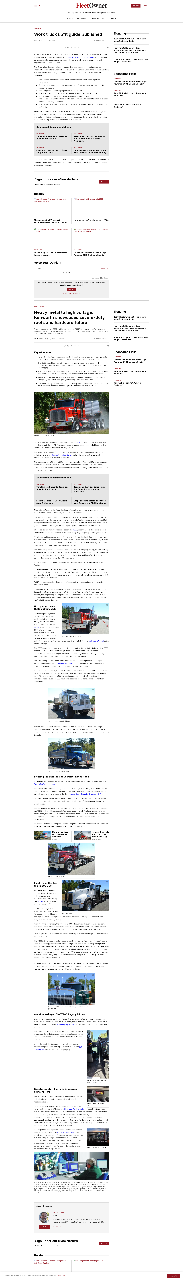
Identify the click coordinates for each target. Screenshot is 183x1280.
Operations (69, 18)
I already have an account (72, 296)
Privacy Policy (62, 1275)
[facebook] (65, 48)
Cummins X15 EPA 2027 (67, 678)
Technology (81, 18)
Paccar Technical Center (62, 458)
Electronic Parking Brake (74, 1135)
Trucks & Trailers (40, 309)
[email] (78, 48)
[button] (35, 5)
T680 (75, 537)
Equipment (114, 18)
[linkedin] (68, 48)
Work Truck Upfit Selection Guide (80, 57)
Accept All (174, 1276)
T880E (40, 922)
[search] (39, 5)
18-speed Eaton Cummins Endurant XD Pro (85, 811)
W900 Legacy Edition (66, 1047)
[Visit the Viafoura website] (104, 281)
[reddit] (75, 48)
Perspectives (94, 18)
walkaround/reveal (96, 656)
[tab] (39, 271)
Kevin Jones (38, 342)
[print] (108, 48)
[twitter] (72, 48)
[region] (71, 276)
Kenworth (79, 445)
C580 (36, 642)
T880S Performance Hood (44, 801)
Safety (104, 18)
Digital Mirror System (65, 1158)
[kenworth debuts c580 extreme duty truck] (82, 856)
